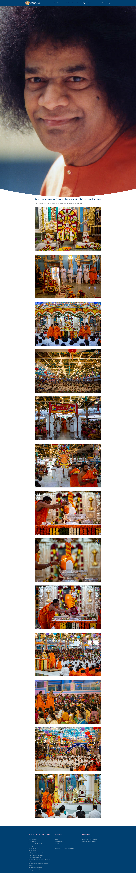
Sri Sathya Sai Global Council (35, 855)
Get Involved (100, 3)
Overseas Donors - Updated (89, 841)
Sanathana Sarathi (60, 841)
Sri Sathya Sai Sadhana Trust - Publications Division (39, 860)
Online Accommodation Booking (90, 839)
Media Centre (91, 3)
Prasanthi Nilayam (82, 3)
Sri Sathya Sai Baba (59, 3)
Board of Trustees (32, 839)
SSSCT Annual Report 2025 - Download (92, 837)
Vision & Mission (32, 837)
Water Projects (32, 841)
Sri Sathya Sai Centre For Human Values (38, 870)
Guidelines (58, 843)
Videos (57, 837)
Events (74, 3)
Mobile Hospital (32, 848)
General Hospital (32, 850)
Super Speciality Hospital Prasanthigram (38, 843)
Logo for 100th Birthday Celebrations (64, 848)
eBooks (57, 839)
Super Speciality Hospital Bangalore (37, 846)
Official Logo (58, 846)
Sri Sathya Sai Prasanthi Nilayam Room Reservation (38, 864)
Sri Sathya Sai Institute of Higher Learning (38, 853)
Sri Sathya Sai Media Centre (35, 857)
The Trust (68, 3)
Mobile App (107, 3)
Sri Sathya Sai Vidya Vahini (35, 867)
